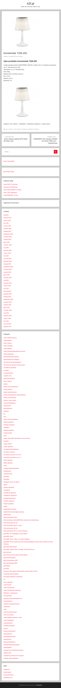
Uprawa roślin (7, 653)
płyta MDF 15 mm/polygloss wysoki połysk (15, 533)
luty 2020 (6, 256)
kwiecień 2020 (7, 250)
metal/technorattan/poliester (11, 468)
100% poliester (8, 348)
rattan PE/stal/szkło (9, 587)
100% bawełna (8, 340)
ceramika (6, 370)
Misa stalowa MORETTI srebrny (12, 189)
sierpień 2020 (7, 239)
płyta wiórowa (7, 552)
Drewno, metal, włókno (10, 400)
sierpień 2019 (7, 272)
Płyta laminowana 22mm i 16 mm (13, 525)
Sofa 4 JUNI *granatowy (10, 192)
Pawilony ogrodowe (9, 501)
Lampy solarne (17, 129)
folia (5, 416)
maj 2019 (6, 280)
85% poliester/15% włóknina (11, 359)
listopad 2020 (7, 231)
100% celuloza (8, 343)
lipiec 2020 (7, 242)
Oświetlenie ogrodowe (10, 493)
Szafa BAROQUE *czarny (11, 195)
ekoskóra (6, 411)
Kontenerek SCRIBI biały (10, 187)
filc (4, 414)
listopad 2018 (7, 296)
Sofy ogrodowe (8, 595)
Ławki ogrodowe (8, 460)
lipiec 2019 (7, 275)
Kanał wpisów (7, 672)
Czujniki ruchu (8, 376)
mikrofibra (6, 476)
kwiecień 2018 (7, 315)
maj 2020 (6, 247)
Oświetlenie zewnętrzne (33, 129)
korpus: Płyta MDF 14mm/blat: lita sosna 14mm (17, 438)
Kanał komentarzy (9, 675)
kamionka (6, 427)
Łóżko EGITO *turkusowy (11, 184)
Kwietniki (6, 441)
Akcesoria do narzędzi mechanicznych (14, 365)
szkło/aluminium (8, 623)
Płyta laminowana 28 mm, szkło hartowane (15, 531)
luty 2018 (6, 321)
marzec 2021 (7, 220)
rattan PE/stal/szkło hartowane (12, 590)
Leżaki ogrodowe (8, 446)
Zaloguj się (7, 669)
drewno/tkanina (8, 408)
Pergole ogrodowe (9, 503)
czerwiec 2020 (8, 245)
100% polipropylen (9, 354)
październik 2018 (8, 299)
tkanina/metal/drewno (9, 642)
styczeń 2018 (7, 324)
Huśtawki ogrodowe (9, 425)
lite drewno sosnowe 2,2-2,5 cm (12, 454)
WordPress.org (8, 677)
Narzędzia (6, 479)
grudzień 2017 (7, 326)
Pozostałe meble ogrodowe (11, 574)
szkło (5, 609)
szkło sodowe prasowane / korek (13, 617)
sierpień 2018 (7, 305)
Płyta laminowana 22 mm (10, 523)
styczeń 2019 (7, 291)
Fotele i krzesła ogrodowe (11, 419)
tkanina (6, 628)
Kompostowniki (8, 433)
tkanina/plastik (8, 647)
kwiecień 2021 (7, 217)
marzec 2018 (7, 318)
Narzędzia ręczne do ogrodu (11, 482)
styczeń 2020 (7, 258)
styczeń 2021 (7, 226)
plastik (5, 506)
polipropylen (7, 565)
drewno (6, 384)
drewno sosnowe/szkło (10, 397)
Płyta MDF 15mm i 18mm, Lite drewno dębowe (16, 539)
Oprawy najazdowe (9, 487)
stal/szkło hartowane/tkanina (11, 604)
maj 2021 (6, 215)
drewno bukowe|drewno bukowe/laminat (15, 395)
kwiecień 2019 (7, 283)
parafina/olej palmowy (10, 498)
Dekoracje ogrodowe (9, 378)
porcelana (6, 568)
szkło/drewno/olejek (9, 625)
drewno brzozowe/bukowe (11, 386)
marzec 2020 (7, 253)
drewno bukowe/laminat (10, 392)
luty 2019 (6, 288)
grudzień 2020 (7, 228)
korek (5, 435)
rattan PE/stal (7, 585)
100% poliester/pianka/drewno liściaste (14, 351)
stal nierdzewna (8, 601)
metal (5, 465)
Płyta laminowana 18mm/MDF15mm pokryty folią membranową (21, 520)
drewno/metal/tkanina (9, 403)
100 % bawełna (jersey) (10, 337)
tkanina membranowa (9, 631)
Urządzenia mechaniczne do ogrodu (14, 655)
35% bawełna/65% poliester (11, 356)
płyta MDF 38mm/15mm (10, 546)
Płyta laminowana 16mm (10, 517)
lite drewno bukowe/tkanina (11, 449)
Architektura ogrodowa (10, 367)
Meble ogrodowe (8, 463)
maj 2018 (6, 313)
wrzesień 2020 (8, 237)
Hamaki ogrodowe (9, 422)
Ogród (5, 484)
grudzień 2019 (7, 261)
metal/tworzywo (8, 473)
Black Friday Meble (9, 161)
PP (4, 579)
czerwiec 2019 (8, 277)
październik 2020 (8, 234)
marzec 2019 (7, 285)
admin (21, 56)
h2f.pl (30, 3)
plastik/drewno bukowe (10, 509)
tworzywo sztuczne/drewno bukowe (13, 650)
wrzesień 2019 (8, 269)
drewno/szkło (7, 405)
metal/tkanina (7, 471)
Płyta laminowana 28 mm (10, 528)
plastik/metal (7, 514)
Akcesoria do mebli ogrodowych (12, 362)
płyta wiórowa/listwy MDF (11, 560)
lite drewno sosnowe (9, 452)
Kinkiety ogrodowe (9, 430)
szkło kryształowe (9, 615)
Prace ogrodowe (8, 582)
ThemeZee (39, 685)
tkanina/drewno (8, 634)
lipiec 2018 (7, 307)
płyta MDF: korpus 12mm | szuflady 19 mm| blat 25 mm (19, 549)
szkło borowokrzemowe (10, 612)
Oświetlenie (24, 129)
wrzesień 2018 (8, 302)
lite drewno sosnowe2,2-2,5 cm (12, 457)
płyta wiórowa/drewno (10, 557)
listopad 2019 (7, 264)
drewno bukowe (8, 389)
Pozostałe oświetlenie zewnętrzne (13, 576)
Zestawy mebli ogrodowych (11, 658)
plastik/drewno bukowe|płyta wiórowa (14, 512)
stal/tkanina (7, 606)
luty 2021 (6, 223)
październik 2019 (8, 266)
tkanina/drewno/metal (9, 636)
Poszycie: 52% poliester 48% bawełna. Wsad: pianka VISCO (20, 571)
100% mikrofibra (8, 346)
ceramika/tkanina (8, 373)
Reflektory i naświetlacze (11, 593)
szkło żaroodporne (9, 620)
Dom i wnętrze (9, 129)
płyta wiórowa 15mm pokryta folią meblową (15, 555)
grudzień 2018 (7, 294)
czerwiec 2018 (8, 310)
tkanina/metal (7, 639)
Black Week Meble (9, 171)
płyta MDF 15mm (8, 536)
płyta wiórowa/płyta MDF (10, 563)
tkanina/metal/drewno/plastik (11, 644)
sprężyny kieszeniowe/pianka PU (13, 598)
